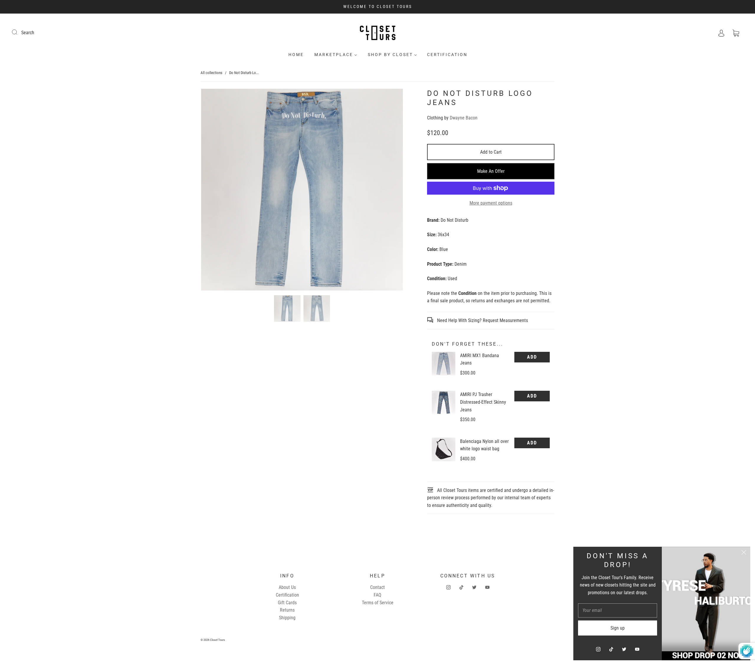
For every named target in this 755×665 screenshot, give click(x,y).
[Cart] (735, 33)
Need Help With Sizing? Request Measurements (482, 320)
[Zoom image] (302, 191)
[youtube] (487, 587)
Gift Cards (287, 602)
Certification (447, 54)
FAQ (377, 595)
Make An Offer (491, 171)
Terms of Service (377, 602)
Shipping (287, 617)
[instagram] (448, 587)
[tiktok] (461, 587)
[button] (221, 191)
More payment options (491, 203)
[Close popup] (743, 553)
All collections (211, 72)
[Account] (721, 33)
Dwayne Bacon (463, 118)
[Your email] (617, 610)
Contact (377, 587)
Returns (287, 610)
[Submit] (18, 31)
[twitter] (474, 587)
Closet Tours (217, 639)
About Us (287, 587)
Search (27, 32)
